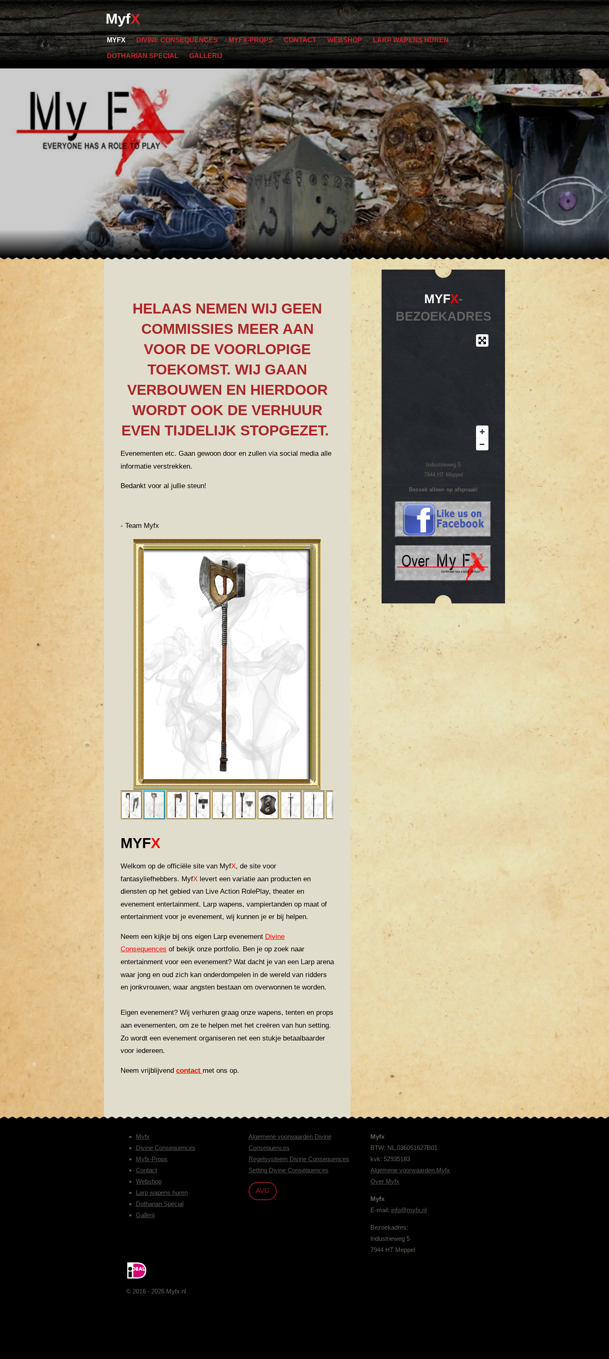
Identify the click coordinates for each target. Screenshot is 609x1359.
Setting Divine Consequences (289, 1170)
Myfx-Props (152, 1158)
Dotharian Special (160, 1203)
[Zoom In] (482, 431)
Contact (146, 1170)
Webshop (149, 1181)
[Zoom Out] (482, 444)
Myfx (143, 1136)
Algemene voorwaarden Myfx (410, 1170)
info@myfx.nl (409, 1209)
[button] (325, 546)
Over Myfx (384, 1181)
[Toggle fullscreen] (482, 340)
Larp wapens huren (162, 1192)
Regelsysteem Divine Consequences (299, 1158)
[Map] (443, 392)
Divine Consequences (166, 1147)
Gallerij (145, 1214)
